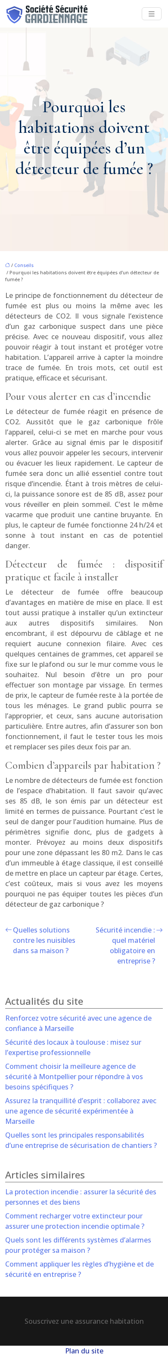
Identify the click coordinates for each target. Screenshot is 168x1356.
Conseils (24, 265)
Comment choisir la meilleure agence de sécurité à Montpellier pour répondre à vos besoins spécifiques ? (74, 1076)
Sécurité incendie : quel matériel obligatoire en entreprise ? (125, 945)
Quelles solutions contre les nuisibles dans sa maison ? (44, 940)
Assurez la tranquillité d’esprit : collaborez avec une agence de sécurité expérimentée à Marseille (80, 1111)
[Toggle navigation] (152, 14)
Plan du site (84, 1351)
